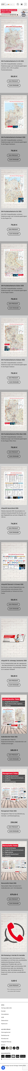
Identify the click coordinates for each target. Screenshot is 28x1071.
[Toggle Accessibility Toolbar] (3, 1068)
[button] (18, 4)
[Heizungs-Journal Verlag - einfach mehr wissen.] (8, 4)
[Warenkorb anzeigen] (21, 4)
